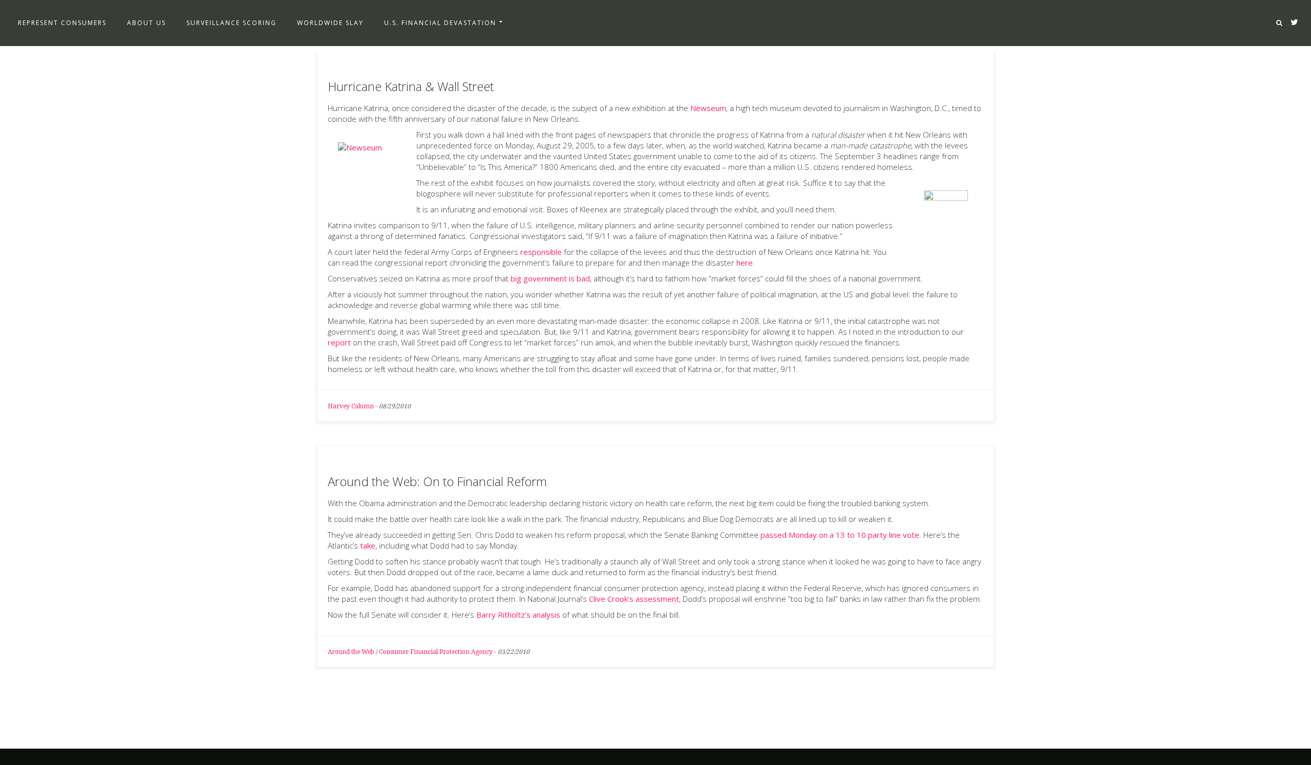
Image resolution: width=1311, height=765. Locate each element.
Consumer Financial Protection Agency (436, 651)
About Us (146, 22)
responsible (541, 252)
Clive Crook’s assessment (634, 599)
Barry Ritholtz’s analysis (518, 614)
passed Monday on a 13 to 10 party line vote (839, 535)
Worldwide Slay (330, 22)
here (744, 262)
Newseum (708, 108)
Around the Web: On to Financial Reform (437, 481)
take (367, 545)
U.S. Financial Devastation (440, 22)
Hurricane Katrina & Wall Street (411, 86)
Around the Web (351, 651)
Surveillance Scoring (231, 22)
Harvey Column (351, 406)
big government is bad (550, 278)
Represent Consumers (62, 22)
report (339, 342)
